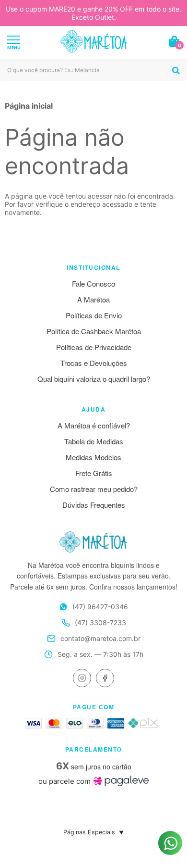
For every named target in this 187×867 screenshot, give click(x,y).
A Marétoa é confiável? (94, 425)
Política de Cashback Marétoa (94, 331)
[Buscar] (176, 70)
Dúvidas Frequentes (93, 505)
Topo (170, 813)
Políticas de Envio (94, 315)
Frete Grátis (93, 473)
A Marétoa (93, 299)
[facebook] (105, 678)
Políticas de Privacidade (93, 347)
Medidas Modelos (93, 457)
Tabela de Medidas (93, 441)
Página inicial (29, 106)
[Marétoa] (94, 41)
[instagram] (82, 678)
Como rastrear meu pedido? (94, 489)
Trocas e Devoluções (93, 363)
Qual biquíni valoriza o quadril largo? (93, 379)
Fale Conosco (93, 283)
